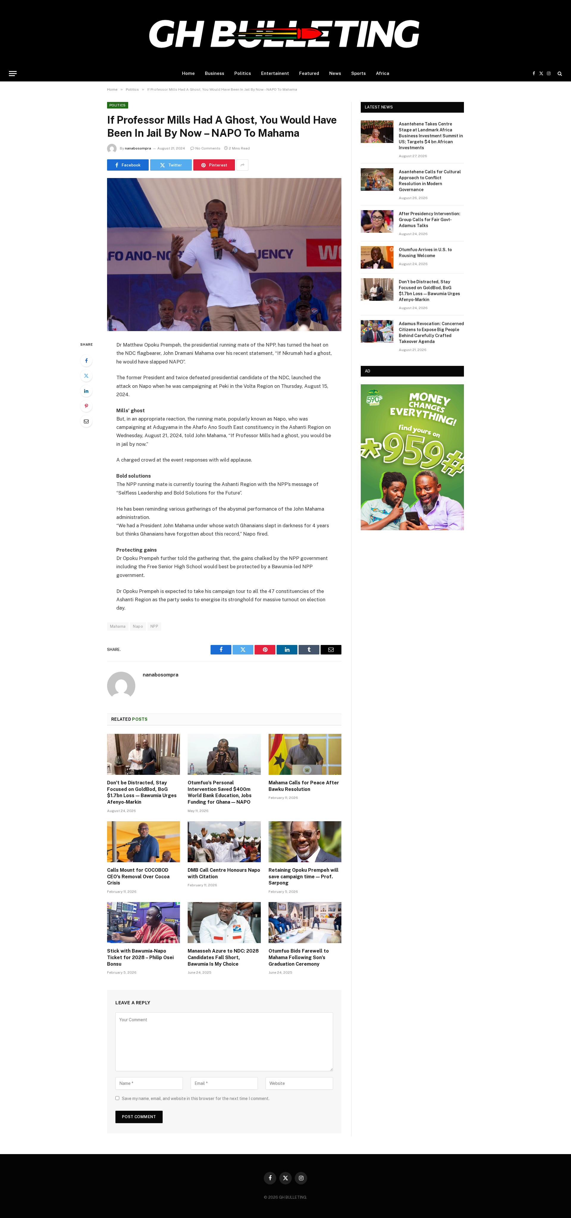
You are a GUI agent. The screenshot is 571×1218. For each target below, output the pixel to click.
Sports (358, 73)
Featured (309, 73)
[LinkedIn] (86, 391)
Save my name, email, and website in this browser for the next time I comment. (195, 1098)
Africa (382, 73)
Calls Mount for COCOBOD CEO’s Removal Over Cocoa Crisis (138, 876)
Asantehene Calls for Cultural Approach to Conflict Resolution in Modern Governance (430, 180)
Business (214, 73)
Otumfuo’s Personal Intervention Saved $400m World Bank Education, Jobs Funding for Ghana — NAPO (220, 792)
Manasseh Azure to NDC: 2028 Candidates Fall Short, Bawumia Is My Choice (223, 957)
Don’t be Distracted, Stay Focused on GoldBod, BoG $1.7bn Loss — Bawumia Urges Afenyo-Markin (142, 792)
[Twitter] (86, 376)
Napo (138, 626)
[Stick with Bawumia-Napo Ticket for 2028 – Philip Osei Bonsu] (143, 922)
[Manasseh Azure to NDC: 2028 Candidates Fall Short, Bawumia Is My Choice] (224, 922)
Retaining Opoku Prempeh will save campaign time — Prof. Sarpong (303, 876)
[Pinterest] (86, 406)
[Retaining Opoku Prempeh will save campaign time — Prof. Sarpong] (305, 841)
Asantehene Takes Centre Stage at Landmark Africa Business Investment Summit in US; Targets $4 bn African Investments (431, 136)
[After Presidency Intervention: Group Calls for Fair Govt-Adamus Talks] (377, 221)
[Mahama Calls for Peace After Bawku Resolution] (305, 754)
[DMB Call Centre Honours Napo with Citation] (224, 841)
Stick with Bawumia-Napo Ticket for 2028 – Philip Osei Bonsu (140, 957)
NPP (154, 626)
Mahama (118, 626)
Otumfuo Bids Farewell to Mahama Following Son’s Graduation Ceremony (299, 957)
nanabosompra (138, 148)
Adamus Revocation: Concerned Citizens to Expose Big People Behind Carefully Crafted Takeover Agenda (431, 332)
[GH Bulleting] (285, 32)
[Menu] (13, 73)
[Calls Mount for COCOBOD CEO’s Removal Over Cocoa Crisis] (143, 841)
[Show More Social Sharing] (242, 165)
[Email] (86, 421)
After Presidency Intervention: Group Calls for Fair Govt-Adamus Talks (429, 219)
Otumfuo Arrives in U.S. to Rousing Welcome (425, 252)
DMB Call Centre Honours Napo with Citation (224, 873)
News (335, 73)
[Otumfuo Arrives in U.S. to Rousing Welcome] (377, 257)
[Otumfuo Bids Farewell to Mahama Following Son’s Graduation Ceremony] (305, 922)
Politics (242, 73)
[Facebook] (86, 360)
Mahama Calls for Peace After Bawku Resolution (304, 786)
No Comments (207, 148)
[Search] (559, 73)
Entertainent (275, 73)
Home (188, 73)
